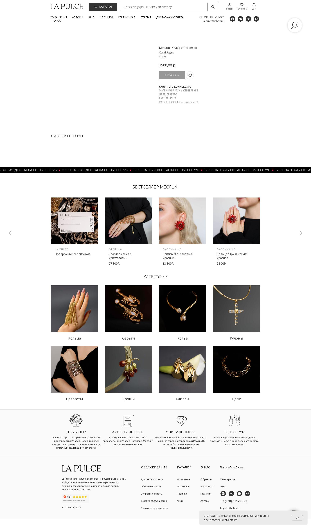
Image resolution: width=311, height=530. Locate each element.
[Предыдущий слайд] (9, 233)
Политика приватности (154, 508)
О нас (58, 20)
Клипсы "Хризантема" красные (178, 256)
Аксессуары (183, 486)
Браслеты (74, 398)
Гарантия (205, 493)
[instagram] (232, 19)
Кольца (74, 338)
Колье (182, 338)
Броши (128, 398)
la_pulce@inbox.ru (213, 21)
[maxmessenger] (256, 19)
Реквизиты (206, 486)
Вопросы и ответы (152, 493)
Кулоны (236, 338)
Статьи (146, 17)
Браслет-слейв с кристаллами (120, 256)
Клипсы (182, 398)
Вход (223, 486)
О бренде (206, 479)
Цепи (236, 398)
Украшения (59, 17)
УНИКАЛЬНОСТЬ (180, 431)
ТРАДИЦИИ (76, 431)
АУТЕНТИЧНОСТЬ (127, 431)
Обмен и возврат (151, 486)
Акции (180, 500)
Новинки (106, 17)
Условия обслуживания (154, 500)
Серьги (128, 338)
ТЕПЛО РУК (234, 431)
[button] (229, 6)
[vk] (240, 19)
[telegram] (248, 19)
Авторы (77, 17)
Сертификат (126, 17)
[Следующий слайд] (301, 233)
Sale (91, 17)
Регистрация (227, 479)
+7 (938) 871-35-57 (211, 17)
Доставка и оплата (170, 17)
